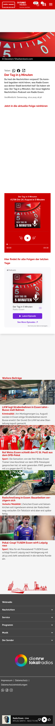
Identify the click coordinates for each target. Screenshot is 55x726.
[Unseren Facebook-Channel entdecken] (7, 690)
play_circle (44, 719)
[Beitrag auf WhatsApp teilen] (13, 70)
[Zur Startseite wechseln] (8, 5)
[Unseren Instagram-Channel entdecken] (11, 690)
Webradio (7, 602)
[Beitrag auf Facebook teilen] (18, 70)
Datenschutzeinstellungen (14, 684)
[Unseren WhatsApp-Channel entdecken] (2, 690)
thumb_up (49, 719)
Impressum (6, 680)
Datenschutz (21, 680)
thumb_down (39, 719)
